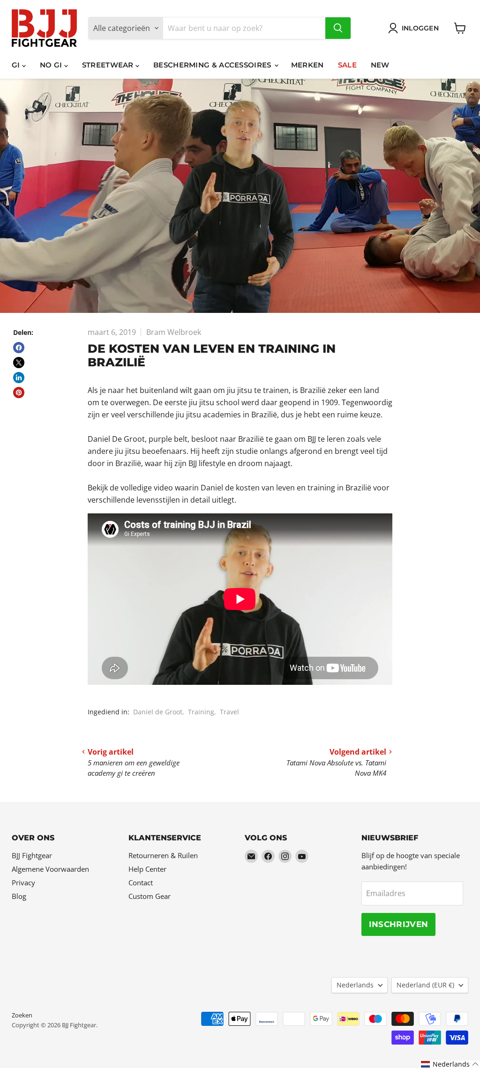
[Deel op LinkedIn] (18, 377)
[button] (450, 1064)
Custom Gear (149, 896)
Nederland (425, 984)
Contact (140, 882)
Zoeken (22, 1015)
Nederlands (355, 984)
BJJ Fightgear (32, 855)
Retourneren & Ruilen (163, 855)
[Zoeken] (338, 28)
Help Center (147, 869)
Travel (229, 711)
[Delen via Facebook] (18, 347)
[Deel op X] (18, 362)
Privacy (23, 882)
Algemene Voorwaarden (50, 869)
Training (201, 711)
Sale (347, 64)
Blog (19, 896)
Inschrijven (398, 924)
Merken (307, 64)
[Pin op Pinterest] (18, 392)
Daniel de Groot (157, 711)
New (380, 64)
